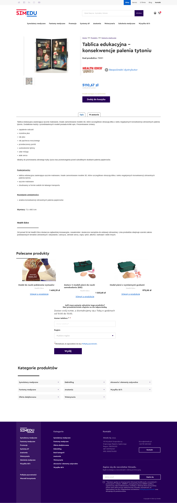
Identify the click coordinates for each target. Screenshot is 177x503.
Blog (150, 2)
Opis (82, 115)
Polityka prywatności (28, 475)
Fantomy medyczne (57, 23)
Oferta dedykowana (27, 397)
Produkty (94, 38)
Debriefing (69, 382)
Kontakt (158, 2)
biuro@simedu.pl (145, 441)
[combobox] (85, 336)
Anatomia (97, 23)
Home (84, 38)
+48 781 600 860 (145, 444)
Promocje (73, 23)
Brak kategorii (58, 452)
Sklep (127, 2)
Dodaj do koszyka (96, 99)
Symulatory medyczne (36, 23)
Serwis (134, 2)
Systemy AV (85, 23)
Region (57, 330)
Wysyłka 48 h (144, 23)
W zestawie (94, 115)
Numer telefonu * (62, 318)
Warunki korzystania (28, 478)
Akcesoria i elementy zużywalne (124, 382)
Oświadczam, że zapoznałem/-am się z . (75, 344)
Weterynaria (109, 23)
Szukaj (139, 13)
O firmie (143, 2)
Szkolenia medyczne (126, 23)
